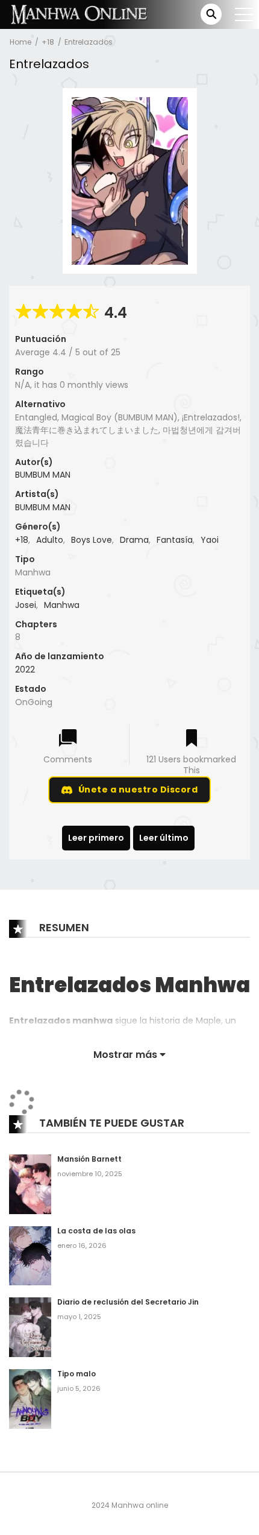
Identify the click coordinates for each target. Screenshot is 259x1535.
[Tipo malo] (30, 1399)
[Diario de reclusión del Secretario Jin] (30, 1327)
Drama (134, 540)
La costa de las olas (96, 1231)
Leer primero (96, 838)
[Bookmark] (191, 739)
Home (20, 42)
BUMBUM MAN (42, 475)
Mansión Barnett (89, 1159)
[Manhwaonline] (79, 14)
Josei (25, 605)
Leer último (164, 838)
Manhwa (62, 605)
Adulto (49, 540)
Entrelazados (88, 42)
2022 (25, 669)
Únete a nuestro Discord (138, 789)
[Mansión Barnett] (30, 1184)
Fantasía (175, 540)
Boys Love (91, 540)
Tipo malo (76, 1374)
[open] (244, 14)
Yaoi (210, 540)
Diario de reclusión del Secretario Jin (128, 1302)
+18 (48, 42)
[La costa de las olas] (30, 1255)
